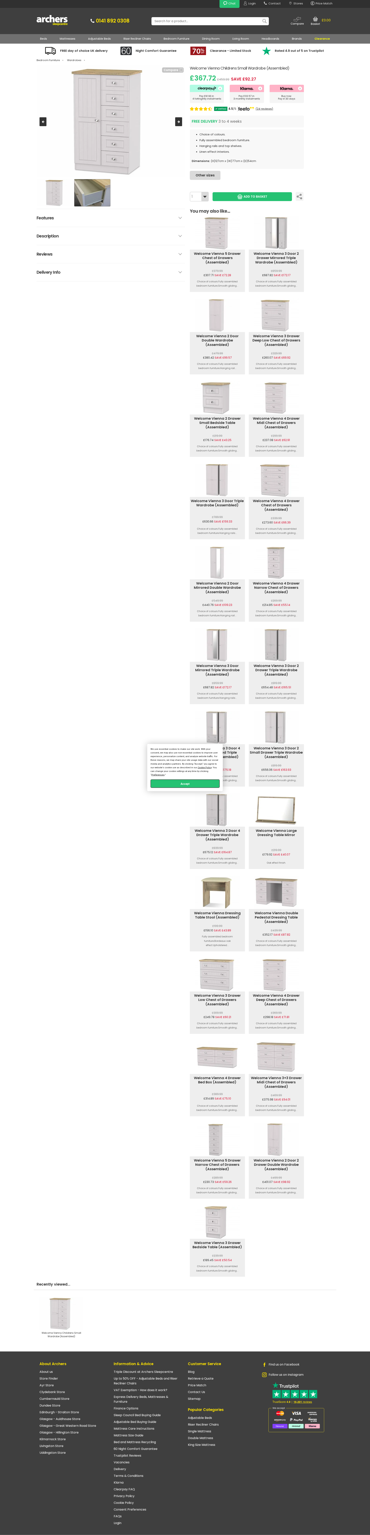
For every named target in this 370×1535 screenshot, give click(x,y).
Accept (185, 783)
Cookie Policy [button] (205, 767)
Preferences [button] (158, 775)
